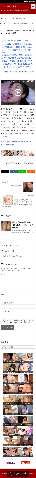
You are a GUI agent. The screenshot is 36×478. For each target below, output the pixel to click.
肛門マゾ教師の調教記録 (17, 18)
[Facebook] (14, 171)
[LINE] (22, 171)
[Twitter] (5, 171)
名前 (3, 294)
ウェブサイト (5, 311)
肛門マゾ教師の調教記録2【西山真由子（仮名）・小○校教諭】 (22, 224)
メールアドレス (6, 303)
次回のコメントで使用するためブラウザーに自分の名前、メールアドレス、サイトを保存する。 (19, 321)
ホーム (4, 18)
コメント (3, 274)
